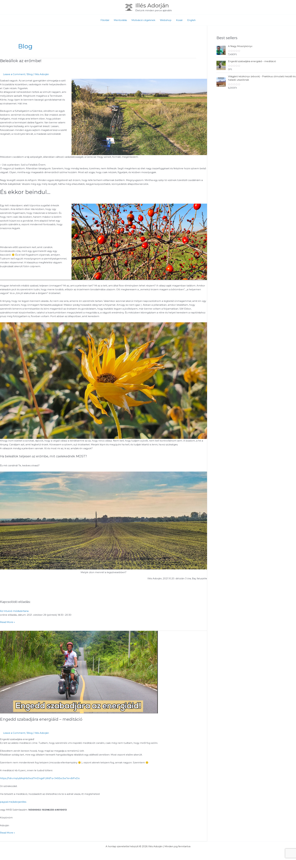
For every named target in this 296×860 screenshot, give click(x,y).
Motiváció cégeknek (143, 20)
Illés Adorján (152, 5)
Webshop (165, 20)
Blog (30, 74)
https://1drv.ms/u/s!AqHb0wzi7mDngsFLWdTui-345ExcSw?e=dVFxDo (40, 778)
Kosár (179, 20)
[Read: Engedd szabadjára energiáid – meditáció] (79, 671)
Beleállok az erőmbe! (20, 60)
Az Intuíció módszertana (14, 611)
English (191, 20)
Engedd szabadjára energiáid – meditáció (41, 719)
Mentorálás (120, 20)
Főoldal (105, 20)
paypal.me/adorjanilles (13, 801)
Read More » (7, 622)
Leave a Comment (14, 74)
